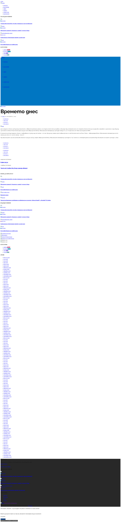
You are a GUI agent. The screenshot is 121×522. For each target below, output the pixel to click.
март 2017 (5, 446)
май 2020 (5, 383)
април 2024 (6, 304)
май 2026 (5, 262)
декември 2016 (7, 452)
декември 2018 (7, 411)
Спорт (5, 10)
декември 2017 (6, 431)
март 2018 (6, 426)
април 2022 (6, 344)
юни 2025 (5, 281)
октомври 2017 (7, 435)
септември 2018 (7, 416)
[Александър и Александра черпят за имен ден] (6, 33)
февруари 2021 (7, 368)
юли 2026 (5, 259)
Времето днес (4, 195)
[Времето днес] (2, 126)
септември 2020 (7, 376)
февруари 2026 (7, 267)
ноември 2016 (6, 453)
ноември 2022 (6, 333)
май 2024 (5, 302)
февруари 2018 (7, 428)
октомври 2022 (7, 334)
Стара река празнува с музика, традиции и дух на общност (16, 23)
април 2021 (6, 364)
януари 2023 (6, 329)
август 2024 (6, 297)
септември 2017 (7, 436)
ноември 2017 (6, 433)
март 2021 (6, 366)
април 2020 (6, 384)
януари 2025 (6, 289)
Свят (4, 8)
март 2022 (6, 346)
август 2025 (6, 277)
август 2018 (6, 418)
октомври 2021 (7, 354)
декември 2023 (7, 311)
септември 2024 (7, 296)
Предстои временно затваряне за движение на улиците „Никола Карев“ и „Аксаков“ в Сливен (26, 200)
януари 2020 (6, 390)
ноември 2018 (6, 413)
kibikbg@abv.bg (4, 463)
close (2, 1)
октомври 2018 (7, 415)
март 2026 (6, 266)
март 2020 (6, 386)
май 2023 (5, 322)
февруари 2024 (7, 307)
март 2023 (6, 326)
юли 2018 (5, 420)
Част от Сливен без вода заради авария (14, 168)
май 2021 (5, 363)
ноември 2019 (6, 393)
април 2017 (5, 445)
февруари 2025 (7, 287)
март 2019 (6, 406)
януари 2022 (6, 349)
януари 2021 (6, 369)
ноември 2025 (6, 272)
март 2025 (6, 286)
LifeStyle (6, 12)
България (6, 7)
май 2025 (5, 282)
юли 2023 (5, 319)
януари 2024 (6, 309)
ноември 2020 (6, 373)
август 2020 (6, 378)
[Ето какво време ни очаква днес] (2, 40)
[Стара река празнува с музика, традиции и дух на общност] (1, 19)
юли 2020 (5, 379)
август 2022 (6, 338)
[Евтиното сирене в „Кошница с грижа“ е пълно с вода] (2, 26)
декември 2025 (7, 271)
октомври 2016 (7, 455)
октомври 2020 (7, 374)
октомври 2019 (7, 395)
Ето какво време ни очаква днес (9, 44)
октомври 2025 (7, 274)
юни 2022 (5, 341)
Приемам (3, 519)
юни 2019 (5, 401)
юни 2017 (5, 441)
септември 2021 (7, 356)
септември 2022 (7, 336)
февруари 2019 (7, 408)
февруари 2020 (7, 388)
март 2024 (6, 306)
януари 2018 (6, 430)
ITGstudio (30, 505)
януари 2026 (6, 269)
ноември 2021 (6, 353)
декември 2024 (7, 291)
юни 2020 (5, 381)
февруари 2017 (7, 448)
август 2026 (6, 257)
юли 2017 (5, 440)
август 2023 (6, 317)
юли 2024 (5, 299)
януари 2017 (6, 450)
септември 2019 (7, 396)
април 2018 (6, 425)
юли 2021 (5, 359)
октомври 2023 (7, 314)
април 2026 (6, 264)
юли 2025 (5, 279)
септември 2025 (7, 276)
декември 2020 (7, 371)
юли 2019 (5, 400)
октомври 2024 (7, 294)
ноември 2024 (6, 292)
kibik (3, 116)
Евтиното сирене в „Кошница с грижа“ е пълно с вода (15, 30)
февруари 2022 (7, 348)
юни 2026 (5, 260)
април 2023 (6, 324)
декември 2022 (7, 331)
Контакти (6, 13)
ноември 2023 (6, 312)
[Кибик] (3, 3)
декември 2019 (7, 391)
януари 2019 (6, 410)
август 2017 (6, 438)
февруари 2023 (7, 328)
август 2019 (6, 398)
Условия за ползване (5, 466)
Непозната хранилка (10, 503)
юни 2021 (5, 361)
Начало (5, 5)
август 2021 (6, 358)
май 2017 (5, 443)
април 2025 (6, 284)
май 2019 (5, 403)
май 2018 (5, 423)
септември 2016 (7, 457)
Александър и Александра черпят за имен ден (13, 37)
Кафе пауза (4, 162)
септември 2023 (7, 316)
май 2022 (5, 343)
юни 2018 (5, 421)
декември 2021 (7, 351)
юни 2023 (5, 321)
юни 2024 (5, 301)
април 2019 (6, 405)
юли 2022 (5, 339)
